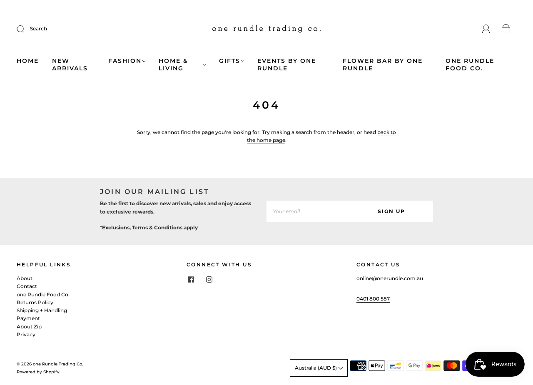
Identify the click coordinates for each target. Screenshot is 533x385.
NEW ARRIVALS (70, 64)
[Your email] (308, 211)
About (24, 278)
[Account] (486, 29)
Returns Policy (35, 302)
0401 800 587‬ (373, 299)
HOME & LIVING (173, 64)
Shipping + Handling (42, 310)
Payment (28, 318)
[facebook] (191, 279)
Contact (27, 286)
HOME (28, 61)
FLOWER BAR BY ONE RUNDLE (383, 64)
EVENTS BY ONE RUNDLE (286, 64)
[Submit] (26, 29)
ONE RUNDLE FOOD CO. (470, 64)
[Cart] (506, 29)
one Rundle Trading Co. (58, 364)
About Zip (29, 326)
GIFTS (229, 61)
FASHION (125, 61)
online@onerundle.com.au (389, 278)
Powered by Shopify (38, 372)
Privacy (26, 334)
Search (38, 28)
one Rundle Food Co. (43, 294)
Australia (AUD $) (316, 368)
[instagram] (209, 279)
